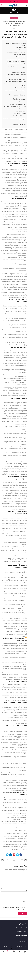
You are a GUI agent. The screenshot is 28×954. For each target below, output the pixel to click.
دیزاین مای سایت (11, 947)
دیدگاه (25, 874)
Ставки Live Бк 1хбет (20, 111)
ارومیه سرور (13, 948)
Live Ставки (22, 50)
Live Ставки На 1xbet (20, 88)
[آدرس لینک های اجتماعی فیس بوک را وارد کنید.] (17, 1)
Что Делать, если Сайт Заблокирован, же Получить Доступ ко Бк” (16, 94)
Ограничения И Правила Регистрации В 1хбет (15, 59)
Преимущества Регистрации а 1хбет (17, 79)
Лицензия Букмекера (20, 47)
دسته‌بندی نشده (12, 12)
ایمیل (26, 896)
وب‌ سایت (25, 901)
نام (26, 890)
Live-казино (22, 109)
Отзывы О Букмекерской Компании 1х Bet (15, 61)
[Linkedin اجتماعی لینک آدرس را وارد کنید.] (12, 1)
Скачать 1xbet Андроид (20, 113)
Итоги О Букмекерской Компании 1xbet (16, 52)
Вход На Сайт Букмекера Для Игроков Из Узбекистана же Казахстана (16, 98)
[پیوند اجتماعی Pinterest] (14, 1)
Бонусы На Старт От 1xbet (19, 70)
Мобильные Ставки (20, 57)
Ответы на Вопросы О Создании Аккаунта (15, 77)
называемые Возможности (19, 124)
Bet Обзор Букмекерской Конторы (17, 104)
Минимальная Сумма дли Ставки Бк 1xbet (15, 64)
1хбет (26, 184)
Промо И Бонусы (21, 122)
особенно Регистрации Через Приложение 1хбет (14, 106)
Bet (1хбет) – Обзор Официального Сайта (15, 81)
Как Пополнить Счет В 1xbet (18, 72)
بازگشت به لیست (14, 860)
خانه (17, 12)
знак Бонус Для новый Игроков (18, 116)
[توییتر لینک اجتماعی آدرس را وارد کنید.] (16, 1)
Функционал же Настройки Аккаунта (16, 74)
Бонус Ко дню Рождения (19, 54)
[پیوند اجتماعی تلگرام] (10, 1)
